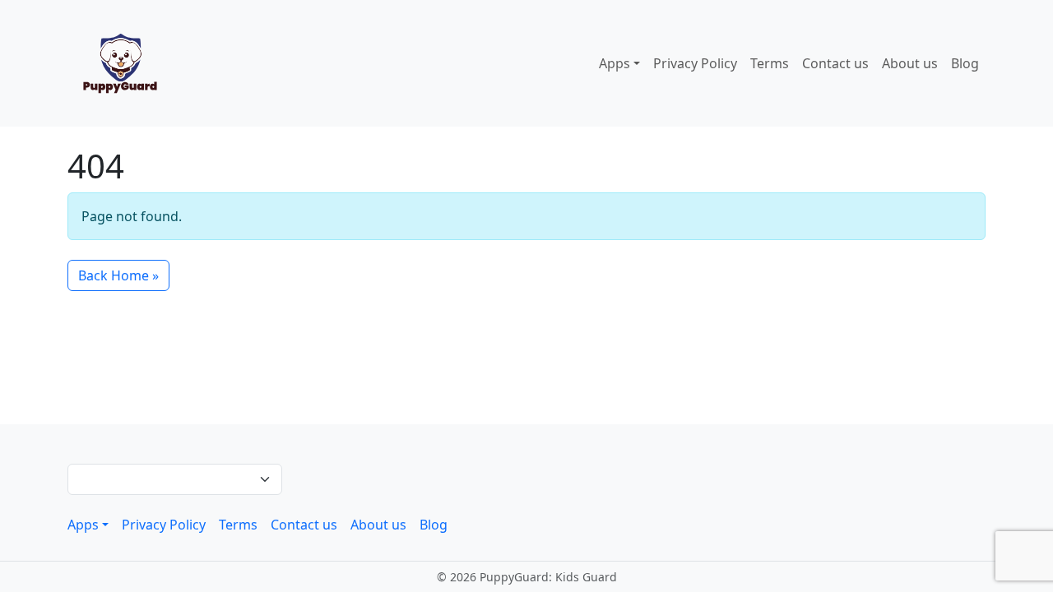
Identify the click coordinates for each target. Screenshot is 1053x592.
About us (910, 63)
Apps (614, 63)
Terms (769, 63)
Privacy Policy (695, 63)
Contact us (835, 63)
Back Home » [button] (118, 275)
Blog (965, 63)
